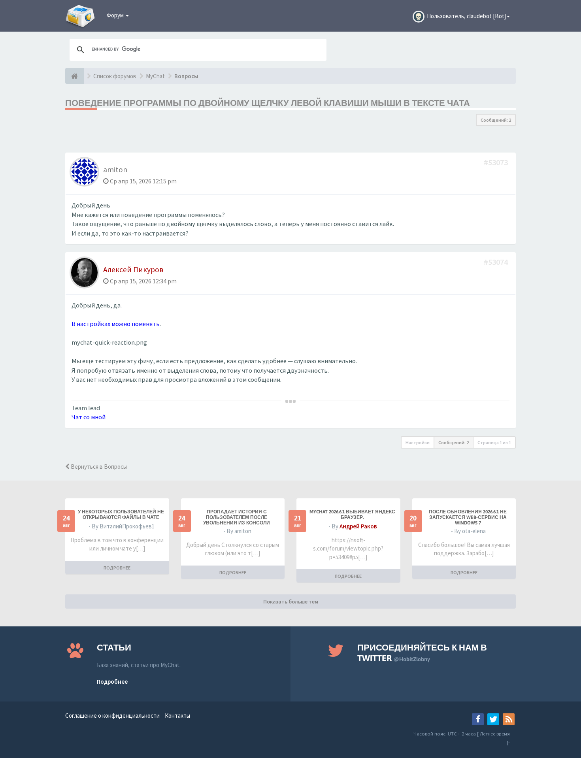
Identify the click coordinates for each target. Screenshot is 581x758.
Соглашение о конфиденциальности (112, 715)
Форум (116, 15)
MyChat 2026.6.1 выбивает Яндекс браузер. (352, 514)
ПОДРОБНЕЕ (117, 568)
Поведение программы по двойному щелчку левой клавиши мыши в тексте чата (267, 103)
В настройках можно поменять (116, 324)
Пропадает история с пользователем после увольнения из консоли (236, 517)
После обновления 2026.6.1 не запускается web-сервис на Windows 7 (468, 517)
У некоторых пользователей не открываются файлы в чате (121, 514)
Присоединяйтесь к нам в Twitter (422, 652)
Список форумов (114, 76)
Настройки (418, 442)
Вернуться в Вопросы (98, 466)
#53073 (496, 162)
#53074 (496, 262)
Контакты (177, 715)
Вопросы (186, 76)
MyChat (155, 76)
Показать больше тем (290, 601)
